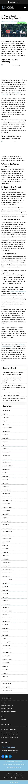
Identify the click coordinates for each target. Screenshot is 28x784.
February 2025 (7, 452)
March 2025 (6, 448)
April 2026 (5, 424)
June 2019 (5, 669)
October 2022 (6, 535)
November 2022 (7, 531)
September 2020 (7, 618)
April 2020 (5, 635)
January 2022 (6, 566)
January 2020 (6, 645)
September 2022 (7, 538)
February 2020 (7, 642)
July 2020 (5, 624)
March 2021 (6, 600)
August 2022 (6, 542)
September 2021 (7, 579)
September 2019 (7, 659)
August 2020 (6, 621)
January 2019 (6, 687)
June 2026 (5, 417)
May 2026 (5, 421)
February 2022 (7, 562)
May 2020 (5, 631)
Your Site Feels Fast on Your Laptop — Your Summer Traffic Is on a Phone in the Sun (14, 387)
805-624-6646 (15, 2)
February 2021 (7, 604)
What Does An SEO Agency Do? (14, 767)
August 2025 (6, 431)
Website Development (7, 705)
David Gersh (6, 21)
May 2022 (5, 552)
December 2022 (7, 528)
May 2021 (5, 593)
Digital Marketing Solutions (8, 729)
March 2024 (6, 486)
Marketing (22, 21)
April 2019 (5, 676)
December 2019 (7, 649)
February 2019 (7, 683)
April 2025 (5, 445)
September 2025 (7, 427)
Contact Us (4, 719)
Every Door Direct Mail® (18, 291)
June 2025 (5, 438)
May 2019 (5, 673)
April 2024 (5, 483)
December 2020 (7, 611)
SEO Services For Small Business (10, 735)
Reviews (3, 714)
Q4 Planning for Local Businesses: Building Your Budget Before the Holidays (12, 380)
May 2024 (5, 479)
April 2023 (5, 514)
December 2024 (7, 459)
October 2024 (6, 462)
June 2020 (5, 628)
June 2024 (5, 476)
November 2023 (7, 500)
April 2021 (5, 597)
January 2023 (6, 524)
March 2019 (6, 680)
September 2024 (7, 465)
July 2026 (5, 414)
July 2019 (5, 666)
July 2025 (5, 434)
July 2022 (5, 545)
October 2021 (6, 576)
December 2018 (7, 690)
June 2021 (5, 590)
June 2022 (5, 548)
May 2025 (5, 441)
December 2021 (7, 569)
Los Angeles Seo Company (8, 711)
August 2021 (6, 583)
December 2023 (7, 497)
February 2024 (7, 490)
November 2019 (7, 652)
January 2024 (6, 493)
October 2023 (6, 503)
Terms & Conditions (9, 778)
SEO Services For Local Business (10, 732)
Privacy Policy (20, 778)
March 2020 (6, 638)
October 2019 (6, 656)
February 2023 (7, 521)
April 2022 (5, 555)
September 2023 (7, 507)
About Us (3, 703)
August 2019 (6, 662)
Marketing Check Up (6, 708)
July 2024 (5, 472)
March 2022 (6, 559)
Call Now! (15, 782)
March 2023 (6, 517)
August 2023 (6, 510)
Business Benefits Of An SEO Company (13, 761)
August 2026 (6, 410)
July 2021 (5, 586)
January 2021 (6, 607)
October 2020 (6, 614)
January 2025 (6, 455)
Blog (2, 716)
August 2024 (6, 469)
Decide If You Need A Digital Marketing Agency (14, 764)
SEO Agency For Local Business (9, 737)
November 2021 (7, 573)
